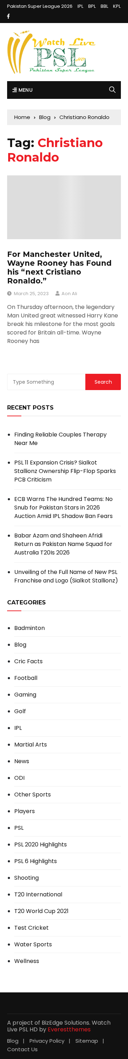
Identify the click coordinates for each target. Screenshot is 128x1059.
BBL (104, 6)
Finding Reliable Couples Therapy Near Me (60, 438)
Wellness (26, 961)
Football (25, 678)
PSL (18, 828)
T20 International (38, 894)
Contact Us (22, 1049)
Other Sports (32, 795)
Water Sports (33, 944)
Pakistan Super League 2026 (40, 6)
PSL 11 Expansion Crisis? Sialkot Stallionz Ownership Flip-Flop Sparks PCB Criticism (65, 471)
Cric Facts (28, 661)
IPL (80, 6)
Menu (25, 90)
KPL (117, 6)
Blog (20, 645)
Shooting (26, 878)
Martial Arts (30, 745)
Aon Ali (69, 293)
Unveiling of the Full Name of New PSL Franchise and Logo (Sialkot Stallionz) (66, 576)
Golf (20, 711)
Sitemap (86, 1040)
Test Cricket (31, 928)
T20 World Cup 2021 (41, 911)
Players (24, 811)
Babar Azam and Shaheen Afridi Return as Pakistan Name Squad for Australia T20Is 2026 (63, 544)
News (21, 761)
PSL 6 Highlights (35, 861)
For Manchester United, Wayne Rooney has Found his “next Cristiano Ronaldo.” (59, 268)
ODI (19, 778)
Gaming (25, 695)
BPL (92, 6)
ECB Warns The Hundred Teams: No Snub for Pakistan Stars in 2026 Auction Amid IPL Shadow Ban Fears (63, 507)
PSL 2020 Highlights (40, 844)
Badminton (29, 628)
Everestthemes (69, 1029)
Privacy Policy (47, 1040)
